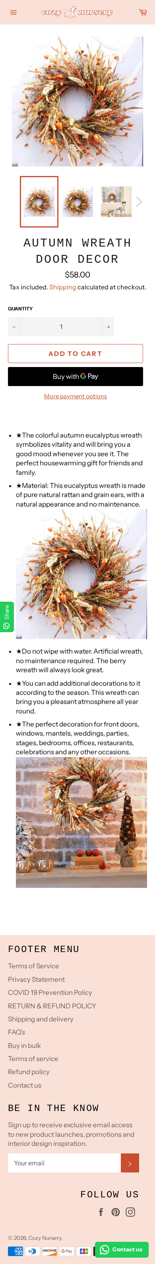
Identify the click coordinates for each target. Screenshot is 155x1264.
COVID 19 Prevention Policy (50, 992)
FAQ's (16, 1032)
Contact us (24, 1085)
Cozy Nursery (44, 1238)
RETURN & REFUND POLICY (52, 1006)
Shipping (62, 287)
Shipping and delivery (41, 1019)
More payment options (75, 396)
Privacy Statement (36, 979)
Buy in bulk (24, 1046)
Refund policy (29, 1072)
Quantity (20, 309)
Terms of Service (33, 966)
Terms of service (33, 1059)
